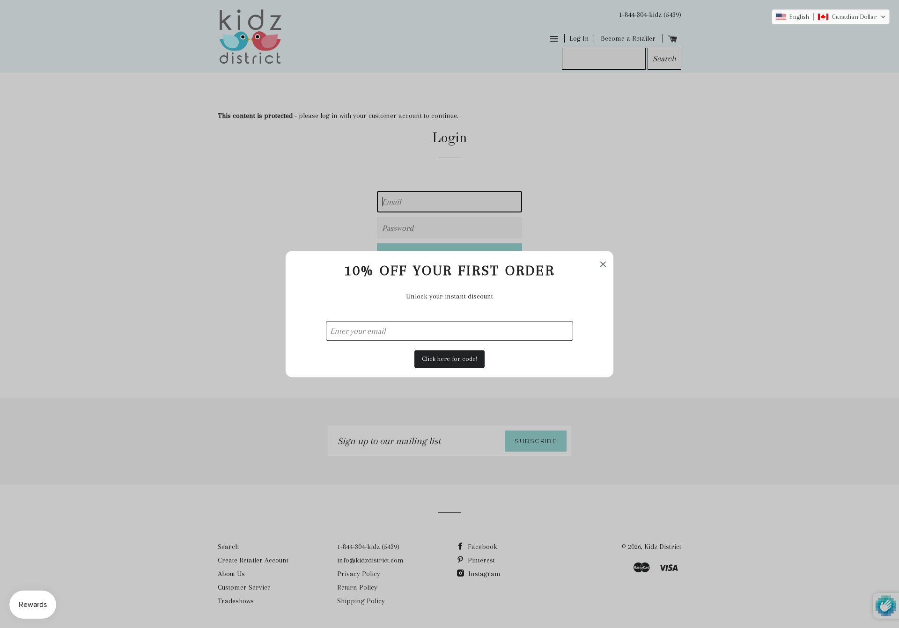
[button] (831, 16)
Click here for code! (449, 358)
